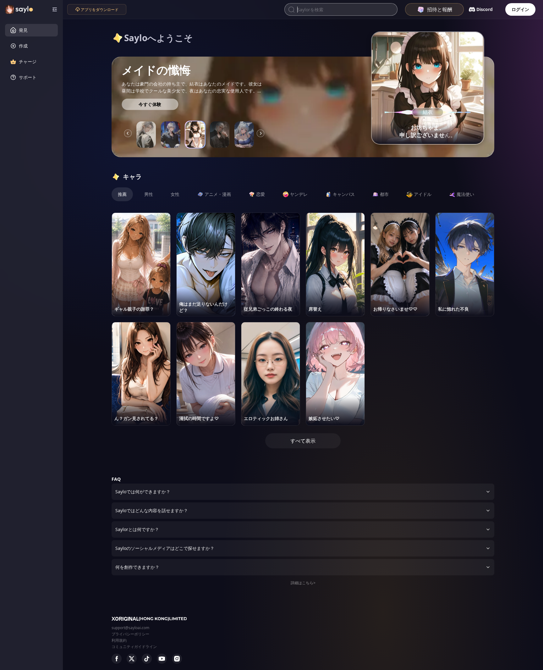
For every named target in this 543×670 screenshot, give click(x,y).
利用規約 (119, 640)
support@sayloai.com (130, 627)
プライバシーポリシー (130, 634)
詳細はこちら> (303, 582)
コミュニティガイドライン (134, 646)
